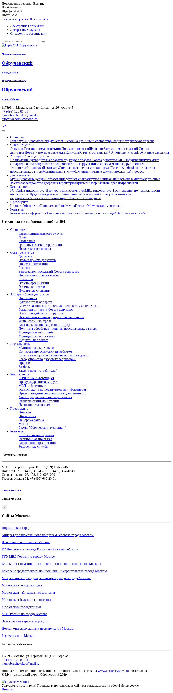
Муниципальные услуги (27, 179)
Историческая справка (138, 141)
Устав (58, 141)
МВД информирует (99, 190)
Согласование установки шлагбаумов (72, 179)
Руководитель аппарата (45, 160)
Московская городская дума (22, 585)
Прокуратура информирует (65, 190)
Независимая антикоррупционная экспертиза (51, 317)
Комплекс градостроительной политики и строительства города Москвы (54, 571)
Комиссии (73, 152)
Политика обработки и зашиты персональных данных (58, 328)
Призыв (81, 183)
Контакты (17, 209)
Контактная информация (28, 213)
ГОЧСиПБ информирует (28, 190)
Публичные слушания (153, 152)
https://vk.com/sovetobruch (20, 119)
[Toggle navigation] (3, 131)
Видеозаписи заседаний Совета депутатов (49, 271)
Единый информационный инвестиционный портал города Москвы (51, 563)
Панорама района (52, 205)
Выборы (93, 183)
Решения (97, 148)
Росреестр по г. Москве (18, 635)
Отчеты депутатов (124, 152)
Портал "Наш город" (17, 528)
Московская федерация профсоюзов (27, 599)
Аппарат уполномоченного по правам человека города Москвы (48, 535)
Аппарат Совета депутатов (29, 156)
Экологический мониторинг (49, 198)
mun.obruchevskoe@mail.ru (20, 115)
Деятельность (20, 175)
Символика (70, 141)
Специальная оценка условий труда (84, 167)
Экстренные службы (25, 30)
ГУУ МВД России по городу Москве (28, 556)
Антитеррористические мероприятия (45, 397)
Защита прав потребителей (118, 183)
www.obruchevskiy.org (113, 670)
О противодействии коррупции (72, 164)
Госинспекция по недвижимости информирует (52, 389)
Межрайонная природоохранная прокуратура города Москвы (46, 578)
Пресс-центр (19, 202)
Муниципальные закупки (95, 171)
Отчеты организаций (95, 152)
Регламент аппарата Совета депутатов (46, 309)
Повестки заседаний (76, 148)
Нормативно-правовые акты (45, 152)
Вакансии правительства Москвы (26, 542)
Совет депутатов (22, 145)
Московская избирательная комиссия (28, 592)
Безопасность (19, 186)
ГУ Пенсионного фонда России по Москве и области (40, 549)
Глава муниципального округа (32, 141)
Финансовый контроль (42, 167)
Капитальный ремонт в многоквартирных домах (54, 355)
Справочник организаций (28, 33)
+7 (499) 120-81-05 (15, 111)
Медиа (70, 205)
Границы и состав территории (100, 141)
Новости (16, 205)
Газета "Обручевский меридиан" (98, 205)
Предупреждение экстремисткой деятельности (63, 194)
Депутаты (17, 148)
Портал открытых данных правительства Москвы (38, 628)
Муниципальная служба (60, 171)
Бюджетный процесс (129, 171)
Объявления (31, 205)
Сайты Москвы (11, 490)
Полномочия (19, 160)
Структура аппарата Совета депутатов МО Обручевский (103, 160)
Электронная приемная (27, 26)
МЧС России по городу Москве (24, 614)
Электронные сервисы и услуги (25, 621)
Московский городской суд (21, 607)
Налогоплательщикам (85, 198)
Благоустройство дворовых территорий (47, 183)
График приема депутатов (43, 148)
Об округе (17, 137)
